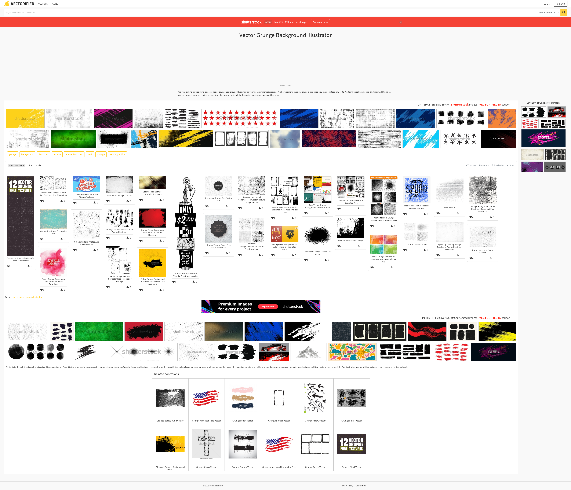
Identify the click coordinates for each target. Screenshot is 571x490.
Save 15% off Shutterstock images (543, 102)
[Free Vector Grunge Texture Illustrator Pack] (350, 187)
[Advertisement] (285, 63)
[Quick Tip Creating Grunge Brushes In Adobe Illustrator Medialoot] (449, 232)
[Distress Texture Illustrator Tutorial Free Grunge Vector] (185, 223)
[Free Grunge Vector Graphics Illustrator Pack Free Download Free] (284, 190)
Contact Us (361, 485)
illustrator (43, 154)
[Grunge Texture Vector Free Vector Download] (218, 229)
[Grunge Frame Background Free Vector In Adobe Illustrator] (152, 218)
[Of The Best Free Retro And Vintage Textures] (86, 184)
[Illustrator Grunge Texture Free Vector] (317, 235)
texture (57, 154)
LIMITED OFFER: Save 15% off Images (447, 104)
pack (90, 154)
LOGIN (547, 3)
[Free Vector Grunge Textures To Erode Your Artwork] (20, 216)
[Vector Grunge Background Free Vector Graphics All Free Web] (383, 244)
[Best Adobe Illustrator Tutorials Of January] (152, 182)
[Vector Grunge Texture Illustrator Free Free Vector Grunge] (119, 260)
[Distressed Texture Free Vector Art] (218, 186)
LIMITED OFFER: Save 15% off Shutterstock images (449, 318)
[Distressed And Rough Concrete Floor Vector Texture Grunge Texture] (251, 185)
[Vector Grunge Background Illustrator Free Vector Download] (53, 262)
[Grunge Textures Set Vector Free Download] (251, 230)
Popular (38, 165)
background (27, 154)
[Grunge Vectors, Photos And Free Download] (86, 225)
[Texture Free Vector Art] (416, 232)
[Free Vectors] (449, 190)
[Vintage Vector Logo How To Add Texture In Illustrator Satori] (284, 234)
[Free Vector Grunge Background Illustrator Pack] (317, 189)
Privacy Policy (347, 485)
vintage (101, 154)
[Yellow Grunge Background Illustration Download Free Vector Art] (152, 263)
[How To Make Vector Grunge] (350, 227)
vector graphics (117, 154)
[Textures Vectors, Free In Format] (483, 237)
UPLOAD (560, 3)
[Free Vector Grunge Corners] (119, 184)
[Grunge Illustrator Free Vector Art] (53, 219)
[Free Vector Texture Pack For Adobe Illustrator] (416, 189)
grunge (12, 154)
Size (30, 165)
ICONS (55, 3)
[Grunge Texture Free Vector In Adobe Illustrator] (119, 218)
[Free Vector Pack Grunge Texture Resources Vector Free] (383, 195)
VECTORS (43, 3)
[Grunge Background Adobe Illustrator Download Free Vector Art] (483, 190)
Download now (320, 22)
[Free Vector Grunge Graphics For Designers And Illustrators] (53, 183)
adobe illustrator (74, 154)
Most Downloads (16, 165)
